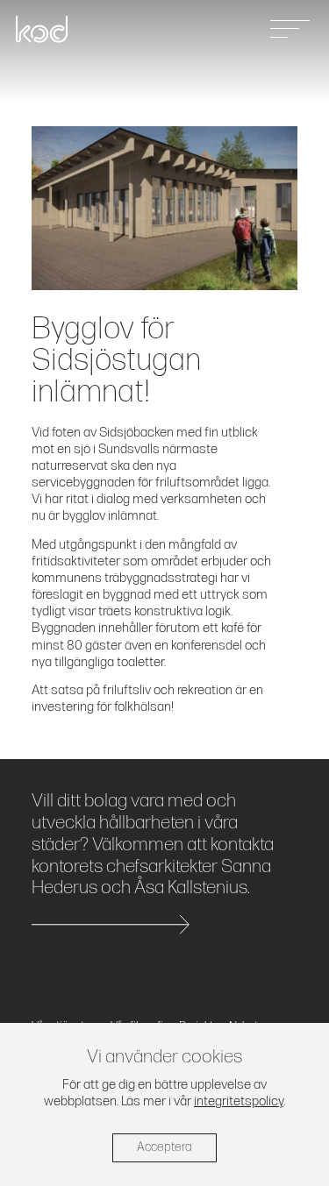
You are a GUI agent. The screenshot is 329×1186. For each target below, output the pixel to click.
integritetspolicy (238, 1101)
